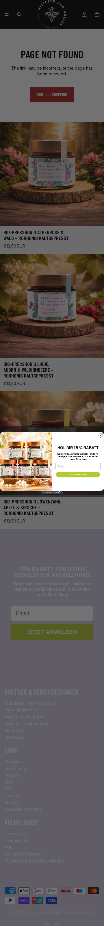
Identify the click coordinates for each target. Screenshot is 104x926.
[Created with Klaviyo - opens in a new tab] (52, 492)
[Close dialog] (101, 436)
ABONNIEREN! (78, 474)
